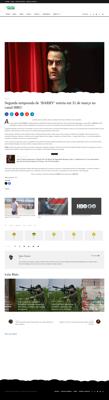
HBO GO (30, 225)
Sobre (12, 1)
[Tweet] (12, 114)
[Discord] (100, 391)
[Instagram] (93, 14)
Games (21, 14)
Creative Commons (20, 1)
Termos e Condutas (31, 1)
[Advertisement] (54, 29)
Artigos (8, 14)
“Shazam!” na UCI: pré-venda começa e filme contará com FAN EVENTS (76, 322)
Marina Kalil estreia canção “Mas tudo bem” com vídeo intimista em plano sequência (34, 322)
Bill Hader (18, 225)
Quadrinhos (46, 14)
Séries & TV (56, 14)
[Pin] (17, 114)
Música (29, 14)
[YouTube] (96, 14)
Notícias (36, 14)
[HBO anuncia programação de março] (87, 206)
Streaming (25, 156)
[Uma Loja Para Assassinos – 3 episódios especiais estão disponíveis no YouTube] (54, 295)
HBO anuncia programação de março (81, 215)
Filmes (14, 14)
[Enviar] (27, 114)
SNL (35, 225)
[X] (90, 14)
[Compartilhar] (7, 114)
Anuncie (7, 1)
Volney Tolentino (25, 256)
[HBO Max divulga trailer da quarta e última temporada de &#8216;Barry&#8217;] (54, 206)
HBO (24, 225)
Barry (11, 225)
